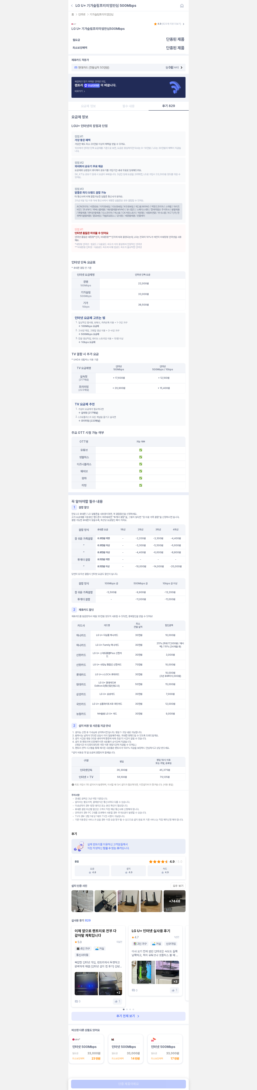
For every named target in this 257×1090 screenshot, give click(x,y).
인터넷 (81, 14)
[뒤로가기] (71, 5)
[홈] (182, 5)
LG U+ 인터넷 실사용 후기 (151, 931)
